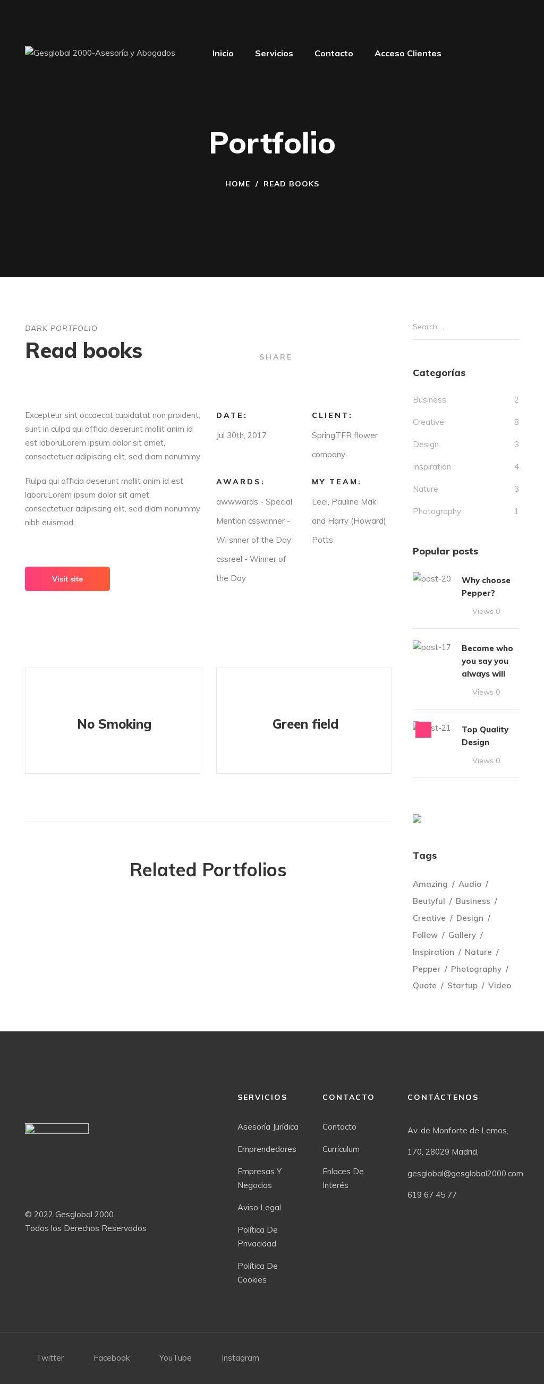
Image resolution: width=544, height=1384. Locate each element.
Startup (462, 985)
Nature (425, 489)
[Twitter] (323, 356)
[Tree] (417, 818)
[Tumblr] (372, 356)
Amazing (430, 884)
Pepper (426, 969)
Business (429, 400)
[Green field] (304, 721)
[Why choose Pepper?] (432, 578)
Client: (332, 415)
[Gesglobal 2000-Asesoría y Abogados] (100, 53)
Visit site (67, 579)
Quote (425, 985)
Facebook (112, 1358)
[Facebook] (306, 356)
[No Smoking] (112, 721)
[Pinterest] (389, 356)
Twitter (50, 1358)
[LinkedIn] (356, 356)
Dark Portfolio (61, 328)
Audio (469, 884)
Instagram (240, 1358)
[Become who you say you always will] (432, 646)
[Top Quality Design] (432, 728)
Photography (437, 511)
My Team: (337, 481)
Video (499, 985)
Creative (428, 422)
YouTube (175, 1358)
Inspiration (432, 467)
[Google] (339, 356)
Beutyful (429, 901)
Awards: (240, 481)
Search (515, 327)
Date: (232, 415)
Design (426, 444)
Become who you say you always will (487, 661)
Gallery (462, 935)
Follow (425, 935)
